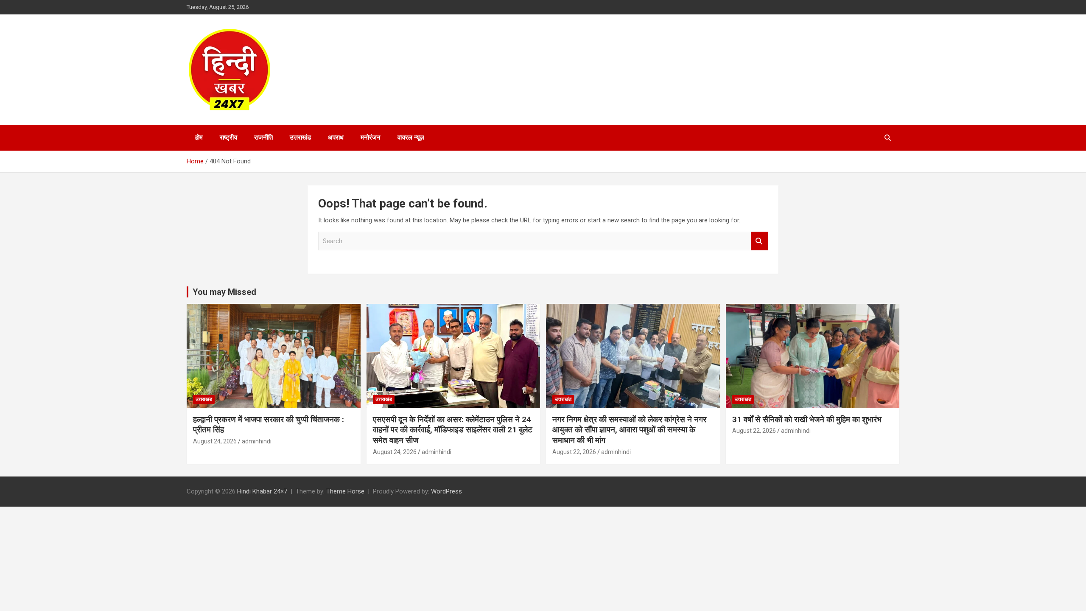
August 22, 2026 (574, 451)
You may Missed (224, 292)
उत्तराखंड (300, 137)
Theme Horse (345, 491)
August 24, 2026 (215, 441)
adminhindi (257, 441)
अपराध (336, 137)
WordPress (446, 491)
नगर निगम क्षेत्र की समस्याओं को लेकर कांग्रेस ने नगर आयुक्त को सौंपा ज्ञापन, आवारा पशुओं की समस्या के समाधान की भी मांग (629, 430)
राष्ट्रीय (228, 137)
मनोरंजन (371, 137)
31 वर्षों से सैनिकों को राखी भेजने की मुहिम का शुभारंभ (807, 419)
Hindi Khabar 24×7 (262, 491)
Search (759, 241)
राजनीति (263, 137)
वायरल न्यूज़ (410, 137)
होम (199, 137)
